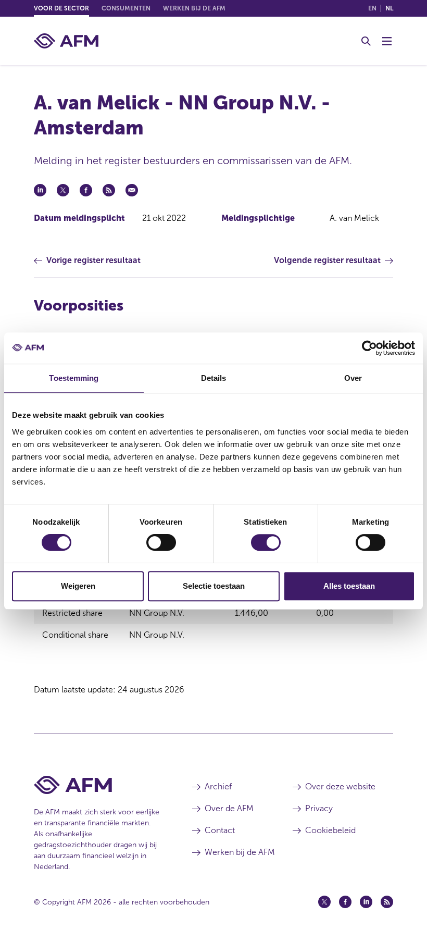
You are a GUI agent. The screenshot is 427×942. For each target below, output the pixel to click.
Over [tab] (353, 378)
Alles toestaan (349, 585)
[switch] (161, 542)
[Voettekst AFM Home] (97, 785)
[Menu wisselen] (387, 41)
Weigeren (78, 585)
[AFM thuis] (66, 40)
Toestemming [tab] (73, 378)
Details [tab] (214, 378)
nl (389, 8)
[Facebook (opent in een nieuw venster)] (345, 902)
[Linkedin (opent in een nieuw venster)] (366, 902)
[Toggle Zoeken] (366, 41)
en (372, 8)
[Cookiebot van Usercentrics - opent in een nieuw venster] (369, 348)
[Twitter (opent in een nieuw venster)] (324, 902)
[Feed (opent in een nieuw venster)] (387, 902)
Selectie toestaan (214, 585)
